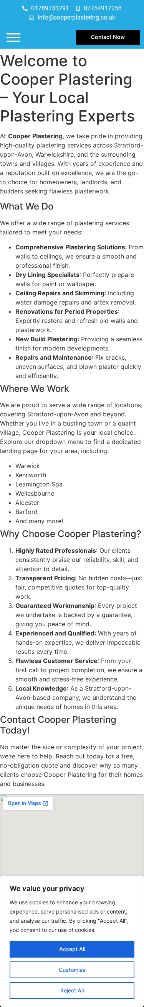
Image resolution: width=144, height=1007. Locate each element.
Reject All (72, 990)
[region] (72, 941)
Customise (72, 969)
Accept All (72, 949)
